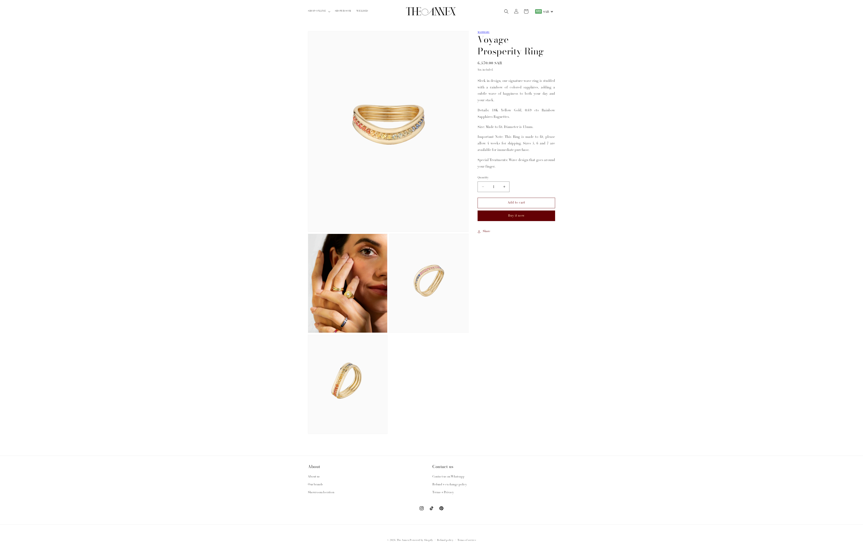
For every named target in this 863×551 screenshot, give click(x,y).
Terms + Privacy (443, 492)
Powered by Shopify (421, 540)
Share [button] (486, 231)
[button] (318, 11)
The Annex (403, 540)
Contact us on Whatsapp (448, 476)
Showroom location (321, 492)
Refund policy (445, 540)
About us (314, 476)
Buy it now (516, 216)
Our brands (315, 484)
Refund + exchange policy (449, 484)
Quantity (483, 177)
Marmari (483, 32)
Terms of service (467, 540)
